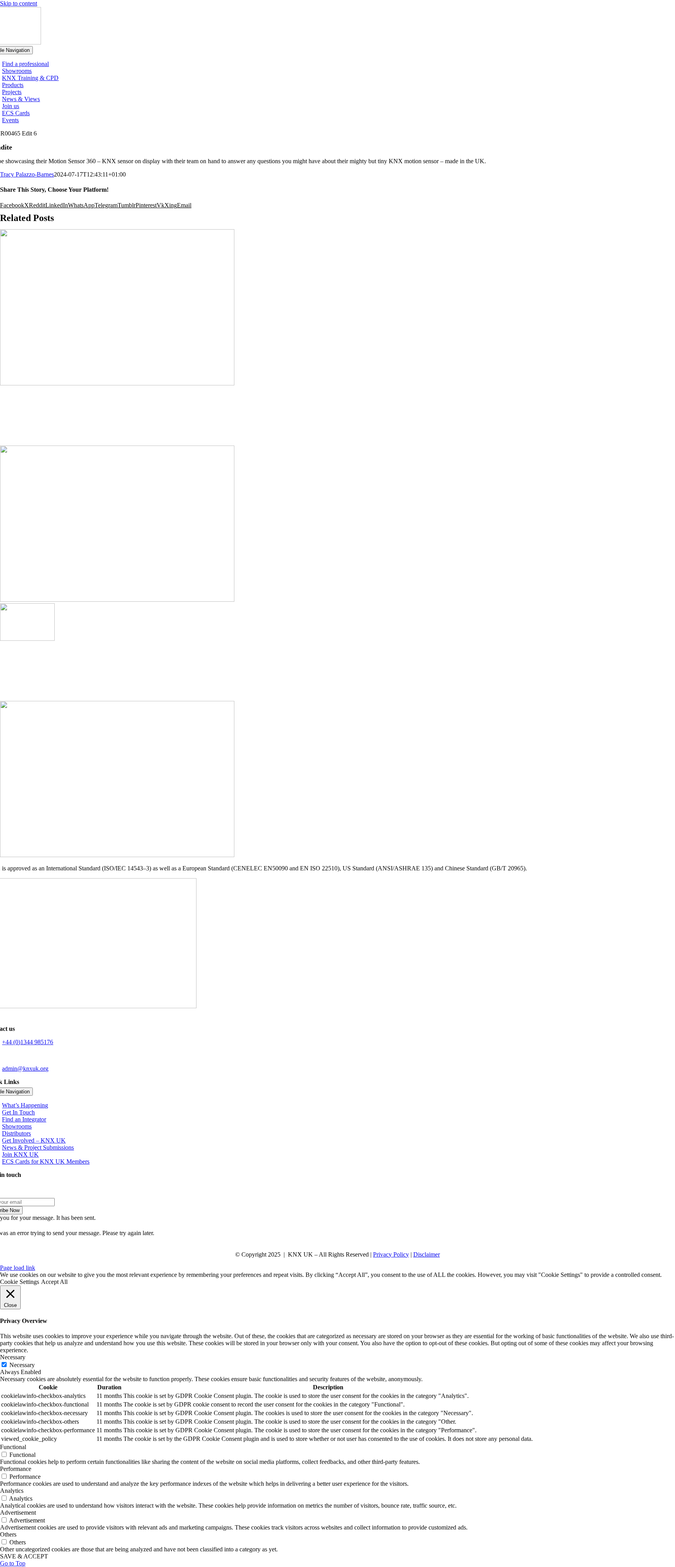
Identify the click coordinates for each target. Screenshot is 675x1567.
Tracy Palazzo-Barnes (27, 174)
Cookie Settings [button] (19, 1281)
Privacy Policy (391, 1254)
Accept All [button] (54, 1281)
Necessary (22, 1365)
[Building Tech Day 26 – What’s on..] (337, 416)
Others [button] (8, 1534)
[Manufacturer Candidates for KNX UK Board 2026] (27, 638)
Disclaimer (426, 1254)
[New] (117, 855)
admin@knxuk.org (25, 1068)
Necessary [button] (12, 1357)
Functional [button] (13, 1447)
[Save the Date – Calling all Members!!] (337, 671)
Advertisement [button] (18, 1512)
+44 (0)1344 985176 (27, 1042)
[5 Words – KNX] (117, 383)
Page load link (17, 1267)
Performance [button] (15, 1468)
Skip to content (18, 3)
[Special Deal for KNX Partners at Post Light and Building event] (117, 599)
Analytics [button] (11, 1490)
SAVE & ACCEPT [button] (24, 1556)
